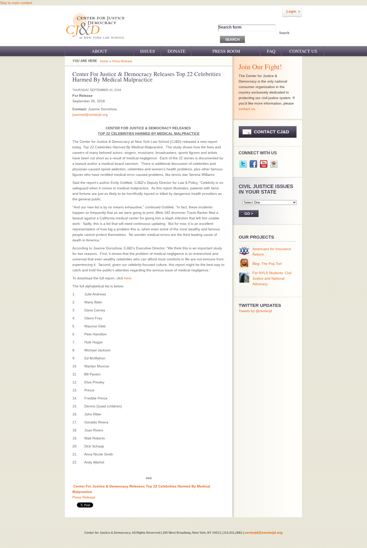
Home (104, 61)
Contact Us (303, 51)
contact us (247, 109)
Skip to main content (16, 3)
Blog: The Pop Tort (267, 264)
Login (291, 11)
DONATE (176, 51)
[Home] (96, 42)
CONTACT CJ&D (271, 131)
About (99, 51)
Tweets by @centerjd (255, 311)
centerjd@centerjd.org (263, 532)
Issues (147, 51)
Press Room (226, 51)
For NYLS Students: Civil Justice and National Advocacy (271, 278)
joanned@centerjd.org (90, 115)
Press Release (122, 61)
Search (284, 33)
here (127, 278)
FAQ (271, 51)
